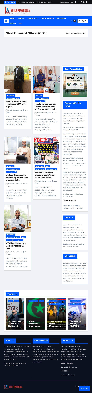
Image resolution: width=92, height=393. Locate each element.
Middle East (10, 166)
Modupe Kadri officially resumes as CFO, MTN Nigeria (16, 104)
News (12, 18)
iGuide (12, 23)
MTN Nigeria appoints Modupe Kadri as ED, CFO (16, 245)
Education (53, 301)
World (16, 301)
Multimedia (61, 18)
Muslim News (10, 95)
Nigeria (9, 240)
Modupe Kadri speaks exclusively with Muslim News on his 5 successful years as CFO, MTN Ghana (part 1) (17, 180)
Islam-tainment (47, 18)
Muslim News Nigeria (15, 110)
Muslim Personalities (13, 98)
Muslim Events (75, 301)
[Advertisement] (46, 51)
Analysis (21, 18)
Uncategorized (40, 101)
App (20, 23)
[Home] (6, 21)
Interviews (38, 95)
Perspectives (33, 18)
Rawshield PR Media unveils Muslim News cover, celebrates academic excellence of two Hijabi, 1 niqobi (46, 177)
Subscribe (84, 389)
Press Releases (39, 169)
